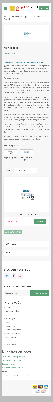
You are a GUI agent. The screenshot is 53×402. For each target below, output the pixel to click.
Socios (8, 322)
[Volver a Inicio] (5, 16)
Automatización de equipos (12, 368)
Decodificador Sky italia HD (26, 215)
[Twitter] (7, 276)
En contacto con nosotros (15, 341)
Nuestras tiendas (12, 326)
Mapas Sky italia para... (26, 159)
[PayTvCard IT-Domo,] (23, 8)
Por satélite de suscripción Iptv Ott (14, 357)
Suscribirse (41, 293)
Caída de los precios (13, 330)
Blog (8, 252)
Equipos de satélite (9, 364)
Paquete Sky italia (10, 158)
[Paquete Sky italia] (10, 152)
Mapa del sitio (11, 345)
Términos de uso (12, 315)
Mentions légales (12, 311)
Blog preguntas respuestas (12, 360)
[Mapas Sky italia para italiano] (26, 152)
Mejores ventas (11, 337)
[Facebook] (13, 276)
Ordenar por (8, 170)
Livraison (9, 307)
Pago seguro (10, 319)
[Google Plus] (20, 276)
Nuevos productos (13, 333)
